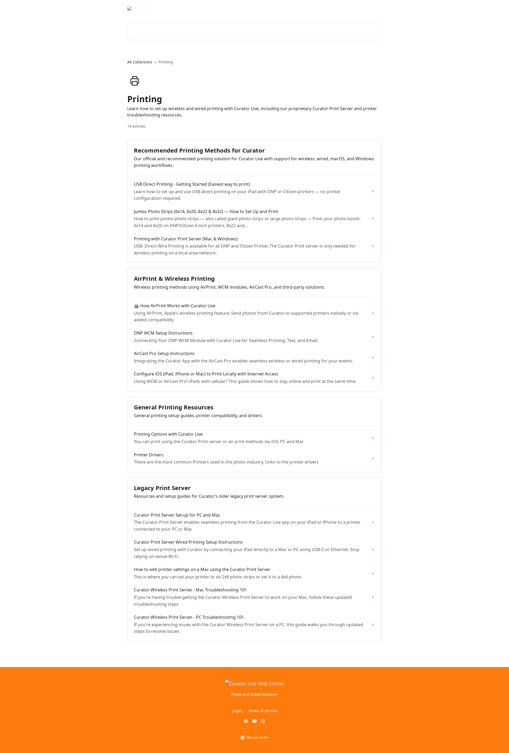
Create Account (364, 8)
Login (339, 8)
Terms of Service (262, 710)
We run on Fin (258, 737)
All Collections (139, 61)
